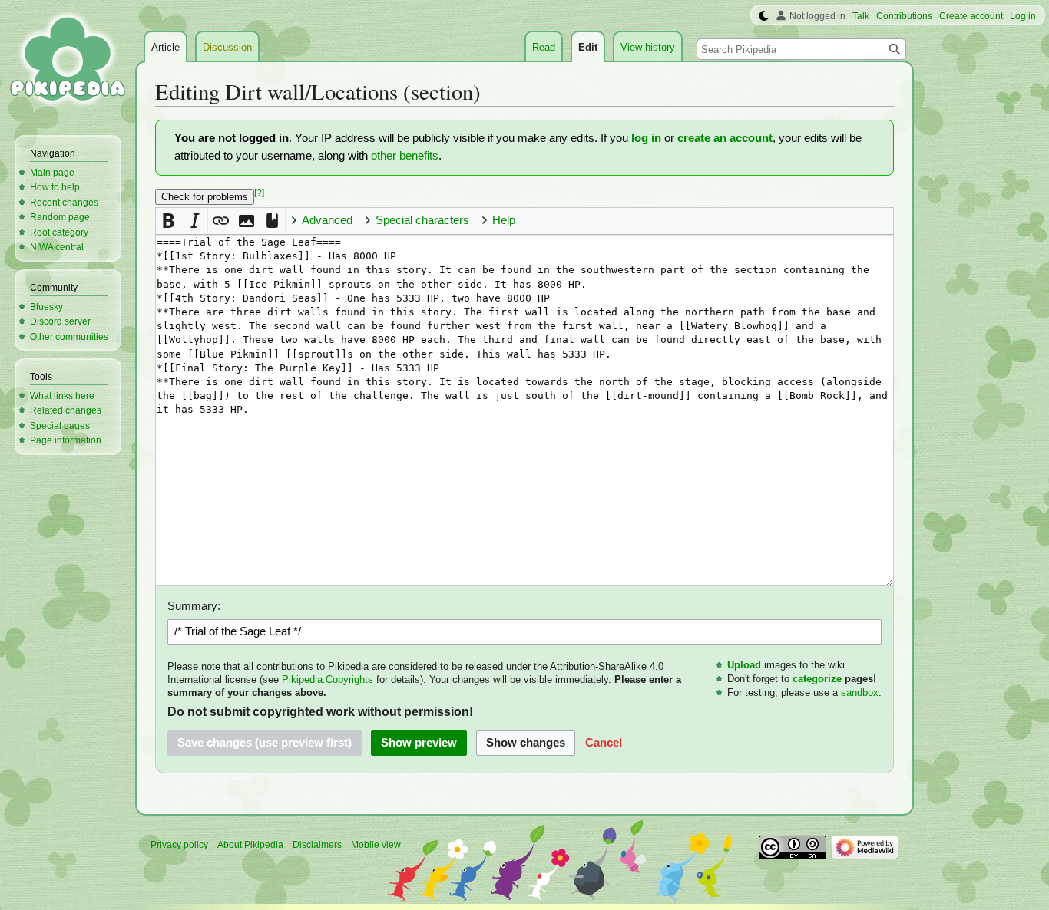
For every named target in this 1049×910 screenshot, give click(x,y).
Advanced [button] (327, 220)
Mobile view (376, 844)
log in (646, 138)
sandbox (860, 692)
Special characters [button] (422, 220)
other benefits (404, 156)
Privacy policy (179, 844)
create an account (725, 138)
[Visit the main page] (67, 61)
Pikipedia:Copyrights (327, 679)
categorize (817, 678)
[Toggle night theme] (764, 16)
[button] (168, 220)
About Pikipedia (250, 844)
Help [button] (503, 220)
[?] (259, 192)
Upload (744, 665)
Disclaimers (317, 844)
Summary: (193, 606)
